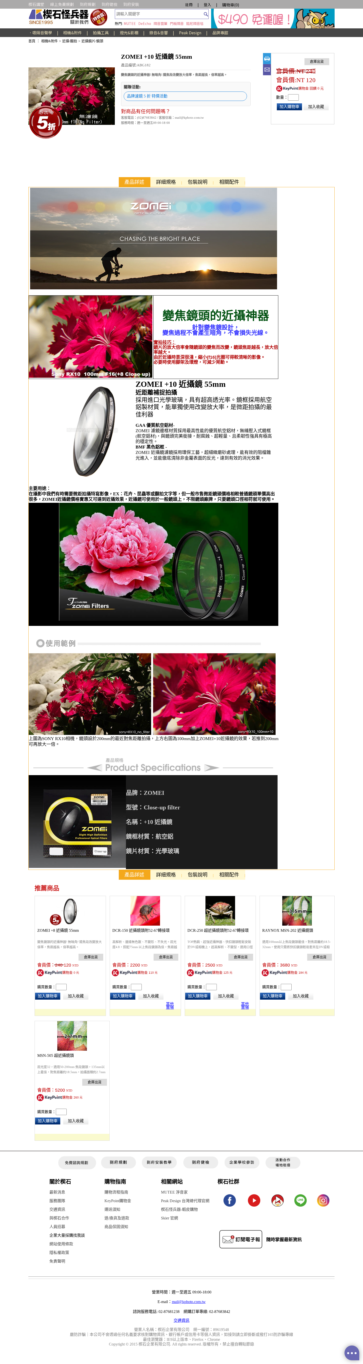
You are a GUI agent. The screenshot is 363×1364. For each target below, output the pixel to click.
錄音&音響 (158, 33)
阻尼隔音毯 (194, 23)
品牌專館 (220, 33)
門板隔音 (177, 23)
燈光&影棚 (129, 33)
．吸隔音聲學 (40, 33)
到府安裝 (131, 4)
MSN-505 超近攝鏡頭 (55, 1055)
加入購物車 (289, 107)
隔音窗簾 (160, 23)
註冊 (189, 4)
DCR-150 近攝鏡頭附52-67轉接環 (141, 930)
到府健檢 (109, 4)
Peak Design (190, 33)
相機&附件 (72, 33)
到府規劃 (88, 4)
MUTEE (130, 23)
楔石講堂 (36, 4)
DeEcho (144, 23)
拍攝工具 (101, 33)
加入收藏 (316, 107)
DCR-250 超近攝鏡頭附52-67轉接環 (218, 930)
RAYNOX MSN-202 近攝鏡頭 (287, 930)
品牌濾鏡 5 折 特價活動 (147, 96)
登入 (207, 4)
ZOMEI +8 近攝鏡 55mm (58, 930)
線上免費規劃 (62, 4)
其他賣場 (170, 1005)
